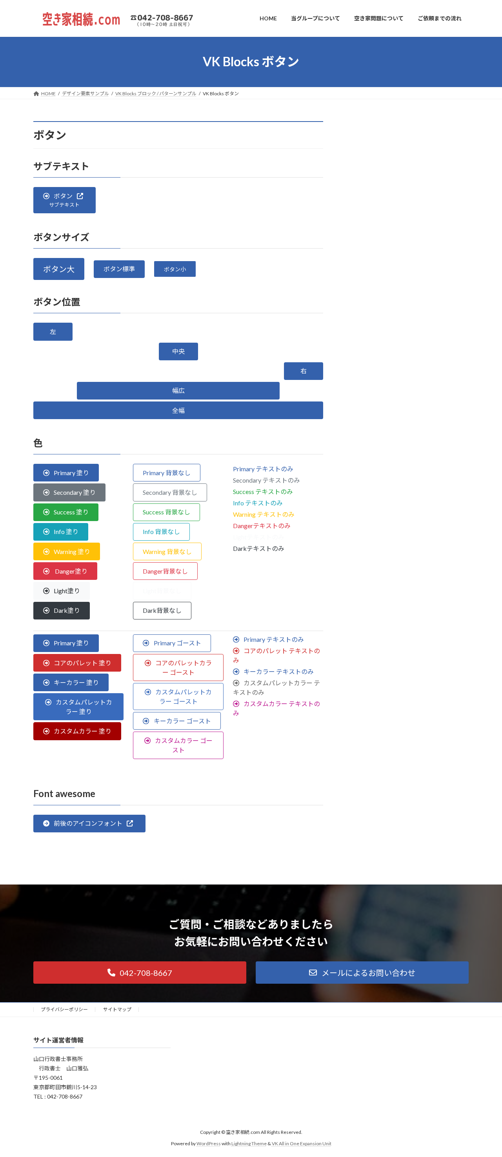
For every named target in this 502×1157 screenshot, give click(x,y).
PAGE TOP (482, 1114)
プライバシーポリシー (64, 1009)
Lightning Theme (249, 1143)
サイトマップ (117, 1009)
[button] (64, 200)
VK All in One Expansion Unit (301, 1143)
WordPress (208, 1143)
